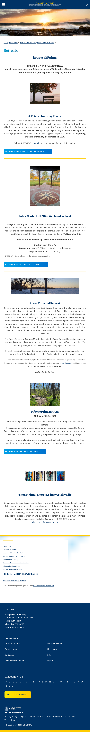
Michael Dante (65, 363)
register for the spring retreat (21, 451)
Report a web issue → (17, 694)
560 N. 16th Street (12, 620)
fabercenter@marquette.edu (45, 522)
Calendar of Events (10, 550)
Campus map (10, 649)
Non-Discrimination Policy (49, 716)
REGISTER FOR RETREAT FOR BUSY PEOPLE (25, 151)
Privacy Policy (10, 716)
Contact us (9, 655)
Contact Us (7, 546)
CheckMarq (52, 649)
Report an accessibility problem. (14, 581)
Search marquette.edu (14, 660)
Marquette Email (54, 643)
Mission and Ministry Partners (14, 556)
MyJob (50, 660)
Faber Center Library (10, 559)
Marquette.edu (11, 42)
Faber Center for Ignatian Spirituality (45, 5)
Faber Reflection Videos (11, 566)
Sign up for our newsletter (12, 569)
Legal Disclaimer (27, 716)
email (36, 143)
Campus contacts (12, 643)
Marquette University (45, 3)
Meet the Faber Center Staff (13, 553)
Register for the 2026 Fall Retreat (23, 264)
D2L (49, 655)
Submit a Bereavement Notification (16, 563)
